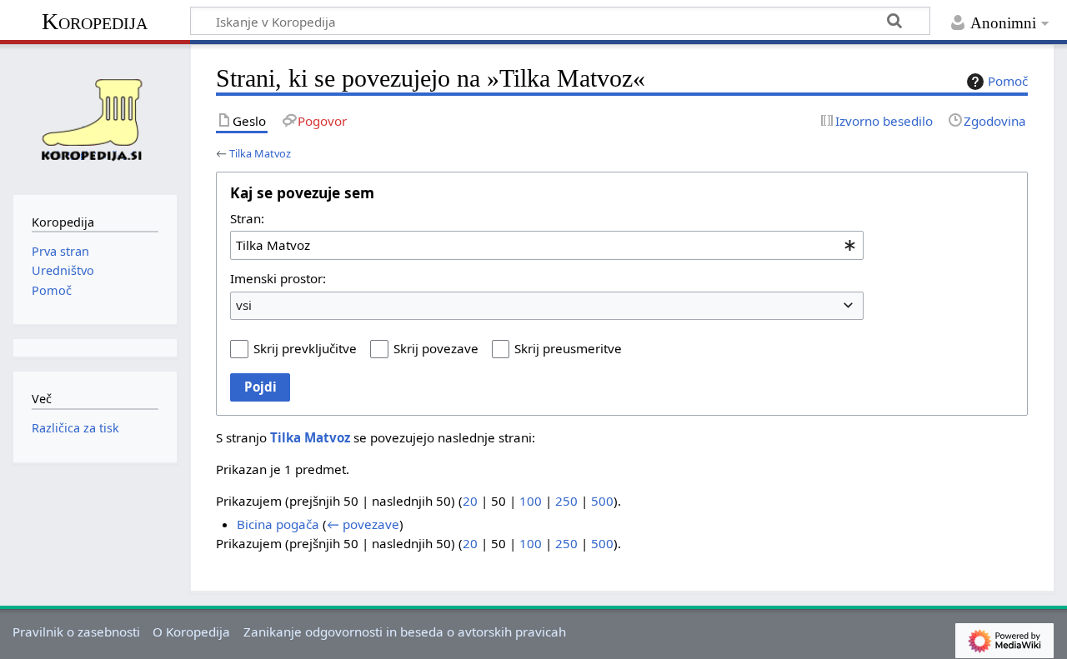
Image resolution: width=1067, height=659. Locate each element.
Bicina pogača (278, 524)
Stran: (247, 218)
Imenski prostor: (278, 278)
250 (566, 500)
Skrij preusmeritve (568, 348)
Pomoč (1008, 80)
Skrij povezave (435, 348)
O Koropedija (191, 631)
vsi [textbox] (244, 305)
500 (602, 500)
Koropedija (95, 21)
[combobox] (547, 245)
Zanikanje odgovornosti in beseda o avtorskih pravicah (404, 631)
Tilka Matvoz (260, 153)
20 (470, 500)
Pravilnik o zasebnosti (76, 631)
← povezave (363, 524)
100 (530, 500)
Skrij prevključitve (305, 348)
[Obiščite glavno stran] (95, 117)
